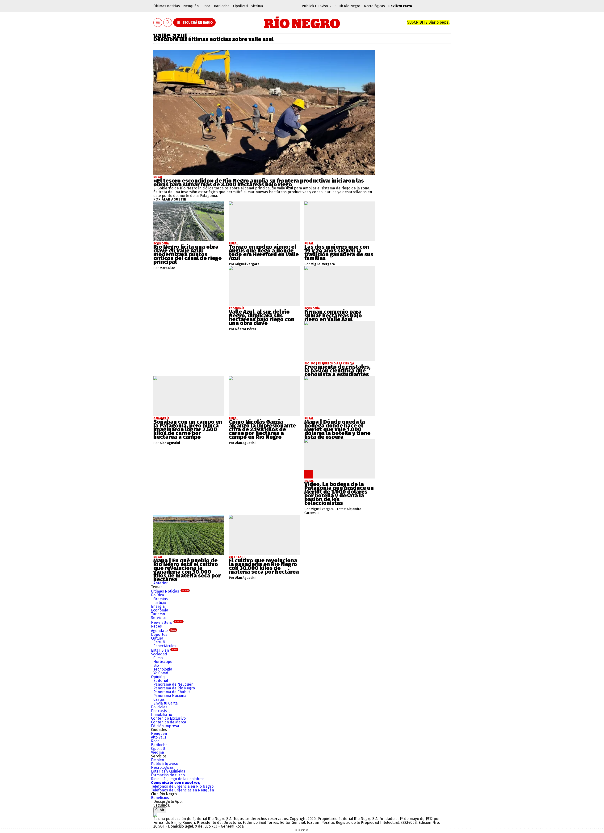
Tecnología (162, 669)
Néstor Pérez (245, 329)
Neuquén (191, 6)
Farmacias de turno (168, 775)
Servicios (159, 617)
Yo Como (160, 673)
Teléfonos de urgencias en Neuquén (182, 790)
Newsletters (166, 622)
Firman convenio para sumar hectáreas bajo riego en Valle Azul (333, 315)
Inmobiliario (161, 714)
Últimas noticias (166, 6)
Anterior (160, 583)
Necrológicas (374, 6)
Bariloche (222, 6)
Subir (159, 810)
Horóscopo (162, 661)
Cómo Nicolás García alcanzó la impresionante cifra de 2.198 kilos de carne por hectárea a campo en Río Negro (262, 429)
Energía (158, 606)
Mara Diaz (167, 268)
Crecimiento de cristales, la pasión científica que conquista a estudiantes (337, 370)
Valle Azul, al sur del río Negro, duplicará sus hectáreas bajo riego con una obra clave (261, 317)
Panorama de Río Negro (174, 688)
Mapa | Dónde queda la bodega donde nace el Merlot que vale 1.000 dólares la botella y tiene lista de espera (337, 429)
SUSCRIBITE (428, 22)
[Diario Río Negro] (302, 22)
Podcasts (159, 711)
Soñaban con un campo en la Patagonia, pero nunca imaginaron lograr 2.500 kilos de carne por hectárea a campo (187, 429)
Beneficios (160, 797)
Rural (158, 177)
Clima (158, 658)
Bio (156, 665)
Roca (206, 6)
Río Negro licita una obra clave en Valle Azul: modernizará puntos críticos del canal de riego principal (187, 254)
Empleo (157, 760)
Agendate (163, 630)
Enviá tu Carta (165, 703)
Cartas (159, 699)
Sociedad (159, 654)
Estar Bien (164, 650)
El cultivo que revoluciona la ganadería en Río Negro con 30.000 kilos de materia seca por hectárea (264, 566)
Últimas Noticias (170, 591)
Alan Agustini (175, 199)
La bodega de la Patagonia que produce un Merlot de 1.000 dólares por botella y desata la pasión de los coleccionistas (339, 493)
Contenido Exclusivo (168, 718)
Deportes (159, 634)
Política (157, 595)
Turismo (158, 614)
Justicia (159, 602)
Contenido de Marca (168, 722)
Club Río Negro (348, 6)
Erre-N (159, 642)
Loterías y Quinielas (168, 771)
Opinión (158, 677)
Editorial (160, 680)
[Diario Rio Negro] (155, 815)
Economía (159, 610)
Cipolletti (240, 6)
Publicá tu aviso (164, 763)
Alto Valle (159, 737)
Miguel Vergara (247, 264)
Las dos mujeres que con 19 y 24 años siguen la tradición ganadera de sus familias (338, 252)
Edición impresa (165, 726)
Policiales (159, 707)
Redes (156, 626)
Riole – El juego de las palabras (178, 779)
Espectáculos (164, 646)
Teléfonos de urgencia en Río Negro (182, 786)
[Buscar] (168, 22)
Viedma (257, 6)
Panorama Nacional (170, 695)
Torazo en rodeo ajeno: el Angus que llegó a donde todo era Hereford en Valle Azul (264, 252)
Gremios (160, 599)
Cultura (157, 638)
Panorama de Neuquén (173, 684)
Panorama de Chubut (171, 692)
